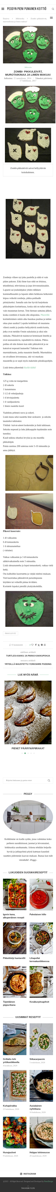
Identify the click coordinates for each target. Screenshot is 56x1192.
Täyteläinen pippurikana (9, 1003)
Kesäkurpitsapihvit (39, 1002)
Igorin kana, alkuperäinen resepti (13, 916)
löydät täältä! (29, 367)
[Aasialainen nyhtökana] (41, 1086)
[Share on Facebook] (35, 645)
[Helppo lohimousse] (41, 1132)
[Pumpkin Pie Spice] (28, 712)
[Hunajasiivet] (14, 1132)
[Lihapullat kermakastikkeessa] (41, 938)
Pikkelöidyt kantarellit (14, 958)
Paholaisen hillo (38, 914)
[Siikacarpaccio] (41, 1039)
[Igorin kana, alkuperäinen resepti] (14, 894)
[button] (7, 717)
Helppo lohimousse (40, 1152)
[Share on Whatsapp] (45, 645)
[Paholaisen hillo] (41, 894)
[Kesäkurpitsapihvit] (41, 982)
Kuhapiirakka (10, 1105)
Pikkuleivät (10, 633)
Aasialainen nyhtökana (36, 1107)
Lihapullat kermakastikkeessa (39, 959)
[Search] (53, 9)
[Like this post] (32, 645)
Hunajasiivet (9, 1152)
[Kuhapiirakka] (14, 1086)
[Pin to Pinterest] (42, 645)
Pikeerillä (45, 315)
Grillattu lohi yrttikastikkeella (11, 1060)
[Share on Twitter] (39, 645)
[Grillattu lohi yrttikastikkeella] (14, 1039)
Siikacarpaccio (37, 1059)
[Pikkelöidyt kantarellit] (14, 938)
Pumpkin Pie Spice (28, 748)
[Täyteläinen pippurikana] (14, 982)
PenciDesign (48, 1181)
